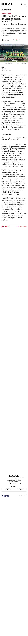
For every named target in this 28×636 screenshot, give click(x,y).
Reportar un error (22, 226)
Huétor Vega (6, 9)
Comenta (6, 226)
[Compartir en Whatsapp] (8, 40)
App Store (8, 489)
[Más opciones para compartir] (11, 40)
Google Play (21, 489)
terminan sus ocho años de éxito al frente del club (14, 203)
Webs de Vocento (22, 496)
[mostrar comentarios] (14, 40)
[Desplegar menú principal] (25, 4)
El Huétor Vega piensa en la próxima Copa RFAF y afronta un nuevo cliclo (14, 138)
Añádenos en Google (22, 40)
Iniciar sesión (22, 4)
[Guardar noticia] (2, 40)
